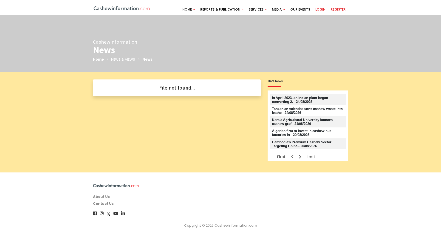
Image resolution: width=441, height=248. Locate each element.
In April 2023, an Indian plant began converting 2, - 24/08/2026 (300, 100)
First (281, 157)
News (147, 59)
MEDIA (277, 9)
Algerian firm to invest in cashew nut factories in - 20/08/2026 (301, 133)
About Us (101, 196)
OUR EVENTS (300, 9)
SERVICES (256, 9)
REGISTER (338, 9)
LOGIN (320, 9)
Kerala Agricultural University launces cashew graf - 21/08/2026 (302, 122)
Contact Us (103, 203)
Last (311, 157)
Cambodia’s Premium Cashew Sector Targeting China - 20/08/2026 (301, 144)
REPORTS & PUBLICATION (220, 9)
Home (98, 59)
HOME (187, 9)
